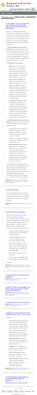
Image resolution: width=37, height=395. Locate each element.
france (24, 368)
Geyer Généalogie (12, 190)
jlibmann (21, 383)
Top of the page (18, 388)
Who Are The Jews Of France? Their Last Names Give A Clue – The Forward (18, 313)
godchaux (25, 180)
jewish (16, 368)
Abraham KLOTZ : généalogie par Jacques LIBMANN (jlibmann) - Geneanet (16, 378)
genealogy (17, 181)
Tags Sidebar (33, 9)
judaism (7, 305)
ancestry (16, 369)
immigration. (21, 266)
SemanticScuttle (22, 394)
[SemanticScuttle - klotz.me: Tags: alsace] (33, 391)
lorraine (21, 304)
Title (22, 17)
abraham (20, 382)
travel (26, 203)
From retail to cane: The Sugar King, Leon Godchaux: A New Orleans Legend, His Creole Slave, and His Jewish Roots (17, 26)
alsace (12, 181)
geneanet (11, 383)
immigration (12, 280)
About (12, 394)
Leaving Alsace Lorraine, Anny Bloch (18, 302)
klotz (22, 181)
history (19, 278)
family (10, 293)
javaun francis (18, 180)
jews (22, 292)
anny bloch (26, 304)
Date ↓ (17, 17)
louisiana (7, 181)
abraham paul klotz (20, 265)
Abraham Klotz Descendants (16, 212)
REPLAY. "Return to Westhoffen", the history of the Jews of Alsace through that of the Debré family (17, 288)
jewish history (16, 293)
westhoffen (17, 292)
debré (6, 293)
